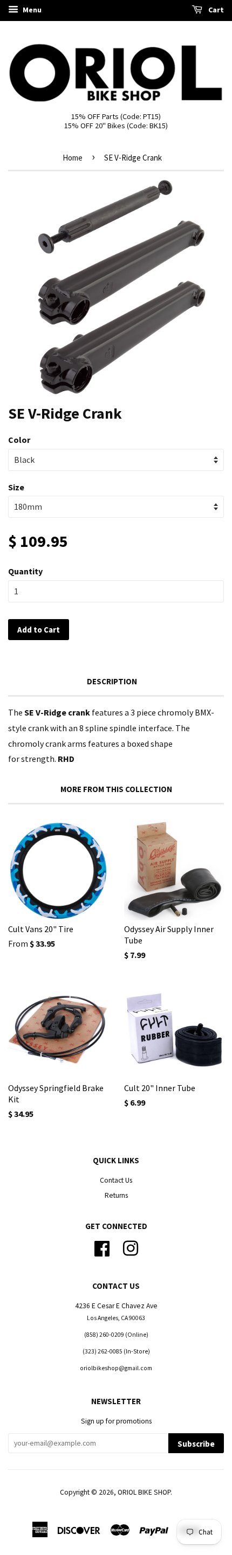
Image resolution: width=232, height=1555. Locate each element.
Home (73, 157)
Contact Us (116, 1180)
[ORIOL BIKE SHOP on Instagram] (130, 1247)
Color (19, 439)
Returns (116, 1195)
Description (112, 681)
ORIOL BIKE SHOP (144, 1492)
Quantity (25, 571)
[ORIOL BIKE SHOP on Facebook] (102, 1247)
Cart (215, 10)
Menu (31, 10)
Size (16, 487)
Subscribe (196, 1444)
